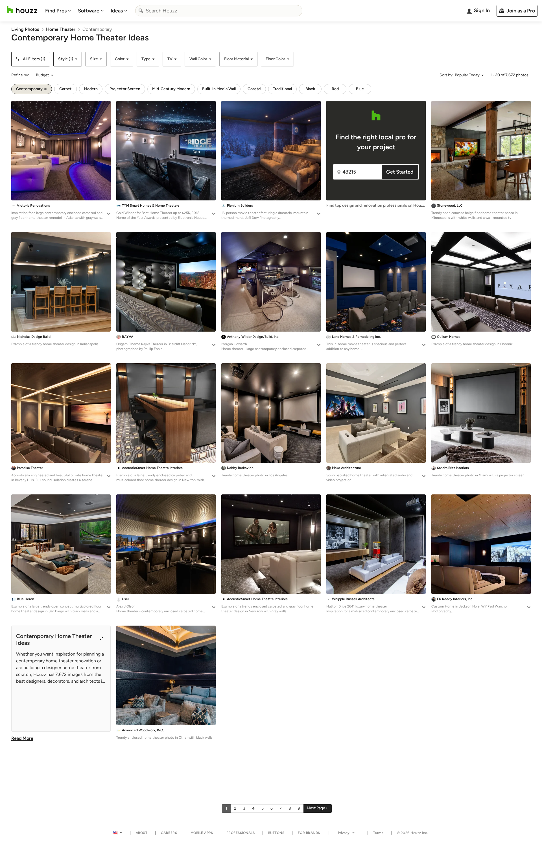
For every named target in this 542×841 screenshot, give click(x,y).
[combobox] (218, 10)
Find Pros (56, 11)
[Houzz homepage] (22, 9)
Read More (22, 738)
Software (88, 11)
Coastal (254, 89)
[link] (25, 29)
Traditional (282, 89)
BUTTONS (276, 833)
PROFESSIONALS (240, 833)
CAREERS (169, 833)
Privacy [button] (343, 833)
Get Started (400, 172)
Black (310, 89)
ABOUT (142, 833)
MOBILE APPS (202, 833)
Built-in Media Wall (219, 89)
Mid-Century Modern (171, 89)
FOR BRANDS (309, 833)
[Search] (141, 10)
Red (335, 89)
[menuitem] (58, 10)
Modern (91, 89)
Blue (360, 89)
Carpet (65, 89)
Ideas (117, 11)
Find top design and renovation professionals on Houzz (375, 205)
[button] (30, 59)
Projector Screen (125, 89)
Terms (378, 833)
